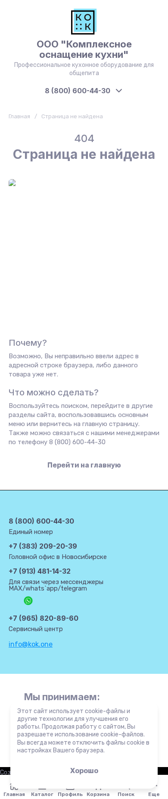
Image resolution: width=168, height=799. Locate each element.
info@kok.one (31, 644)
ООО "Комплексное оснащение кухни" (84, 49)
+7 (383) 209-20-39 (43, 546)
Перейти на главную (84, 465)
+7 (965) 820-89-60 (43, 618)
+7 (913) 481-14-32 (40, 571)
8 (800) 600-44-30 (77, 90)
